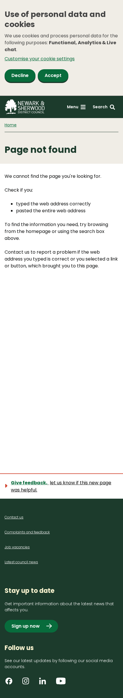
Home (11, 125)
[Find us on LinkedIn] (44, 683)
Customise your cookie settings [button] (40, 58)
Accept (53, 75)
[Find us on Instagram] (27, 683)
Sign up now (25, 626)
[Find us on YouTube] (61, 683)
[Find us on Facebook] (11, 683)
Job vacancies (17, 547)
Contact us (14, 517)
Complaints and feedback (27, 532)
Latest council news (21, 562)
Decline (20, 75)
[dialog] (61, 48)
